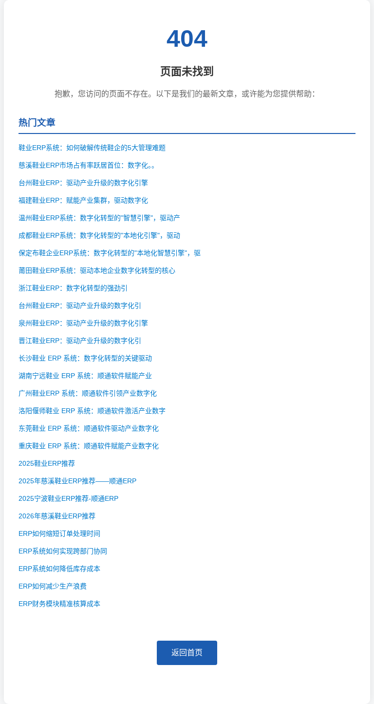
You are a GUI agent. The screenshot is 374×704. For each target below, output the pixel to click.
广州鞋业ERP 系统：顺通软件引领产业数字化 (88, 393)
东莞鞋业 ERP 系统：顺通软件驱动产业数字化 (89, 428)
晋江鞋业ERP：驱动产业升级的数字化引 (80, 340)
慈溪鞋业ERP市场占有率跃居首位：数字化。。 (88, 165)
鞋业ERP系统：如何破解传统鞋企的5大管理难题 (92, 148)
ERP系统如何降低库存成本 (59, 568)
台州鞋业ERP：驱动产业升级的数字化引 (80, 305)
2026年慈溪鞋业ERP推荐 (57, 516)
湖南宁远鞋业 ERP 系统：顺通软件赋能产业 (85, 376)
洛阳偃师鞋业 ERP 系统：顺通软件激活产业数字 (92, 411)
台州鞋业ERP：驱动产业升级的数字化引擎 (83, 183)
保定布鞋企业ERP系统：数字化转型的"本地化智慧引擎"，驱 (110, 253)
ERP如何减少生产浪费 (53, 586)
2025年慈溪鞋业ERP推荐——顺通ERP (77, 481)
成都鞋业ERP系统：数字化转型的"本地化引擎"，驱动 (99, 235)
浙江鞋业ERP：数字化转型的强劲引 (73, 288)
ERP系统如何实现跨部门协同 (63, 551)
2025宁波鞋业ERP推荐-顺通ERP (68, 498)
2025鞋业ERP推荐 (47, 463)
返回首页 (187, 652)
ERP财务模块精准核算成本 (59, 604)
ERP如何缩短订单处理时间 (59, 533)
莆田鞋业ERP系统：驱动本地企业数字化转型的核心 (97, 270)
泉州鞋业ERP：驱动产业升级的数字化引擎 (83, 323)
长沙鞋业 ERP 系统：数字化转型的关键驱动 (85, 358)
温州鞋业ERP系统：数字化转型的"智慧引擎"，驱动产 (99, 218)
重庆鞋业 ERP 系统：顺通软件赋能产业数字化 (89, 446)
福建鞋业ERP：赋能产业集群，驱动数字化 (83, 200)
